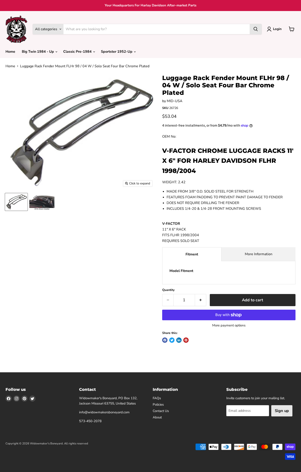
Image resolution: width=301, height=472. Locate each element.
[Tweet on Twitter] (172, 340)
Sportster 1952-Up (117, 51)
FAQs (157, 398)
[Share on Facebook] (164, 340)
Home (10, 51)
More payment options (228, 325)
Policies (158, 404)
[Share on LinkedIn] (179, 340)
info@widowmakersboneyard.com (104, 412)
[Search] (256, 29)
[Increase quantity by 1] (200, 300)
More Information (258, 254)
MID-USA (174, 101)
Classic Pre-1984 (78, 51)
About (157, 417)
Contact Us (161, 411)
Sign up (282, 410)
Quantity (168, 290)
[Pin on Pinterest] (186, 340)
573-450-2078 (90, 421)
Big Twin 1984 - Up (38, 51)
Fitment (192, 254)
